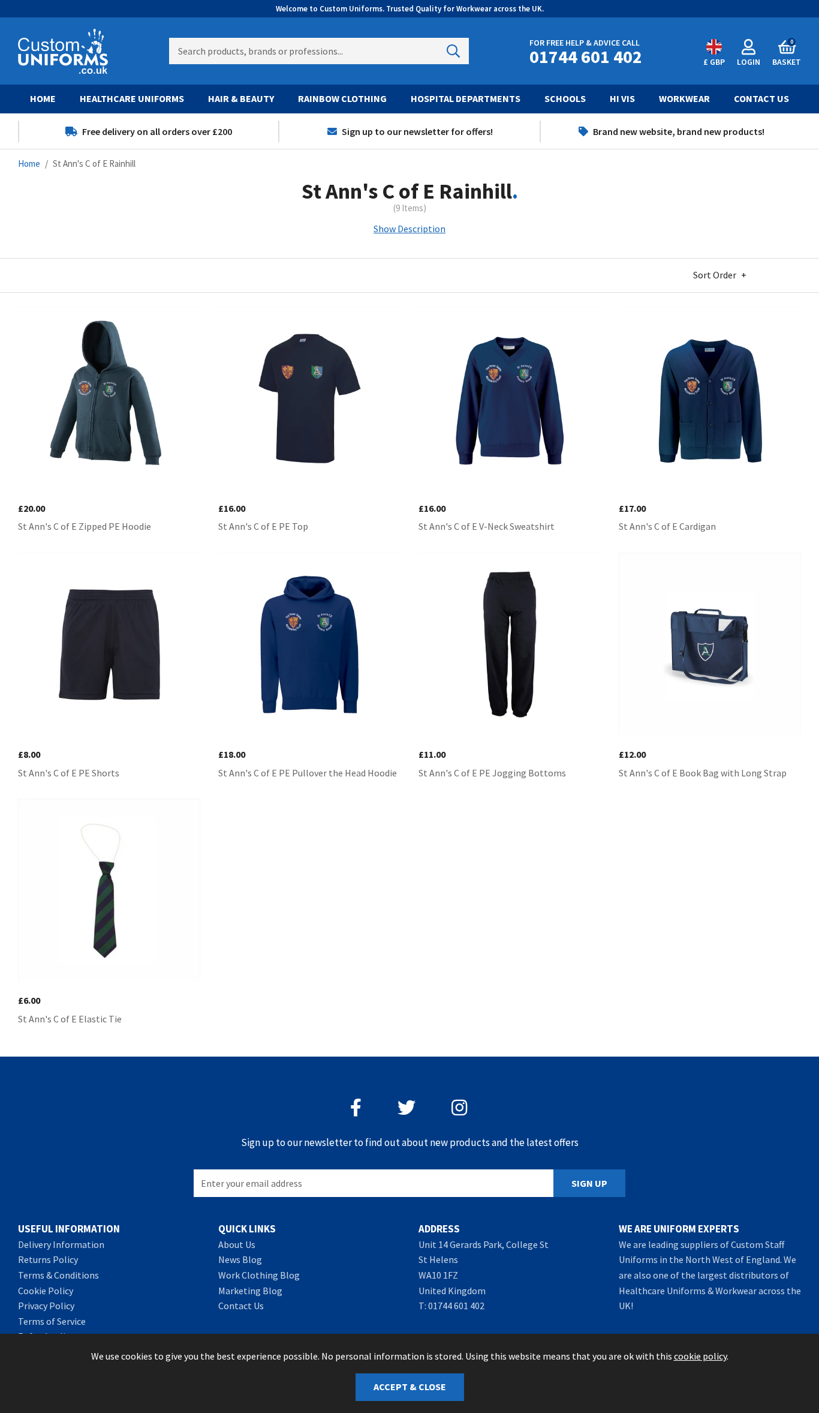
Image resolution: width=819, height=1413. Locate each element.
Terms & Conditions (58, 1275)
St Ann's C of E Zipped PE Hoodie (84, 526)
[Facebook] (356, 1108)
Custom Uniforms (63, 51)
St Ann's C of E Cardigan (667, 526)
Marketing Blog (250, 1291)
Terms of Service (52, 1321)
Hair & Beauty (241, 98)
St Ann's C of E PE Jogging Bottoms (492, 773)
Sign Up (589, 1183)
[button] (786, 51)
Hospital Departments (465, 98)
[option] (148, 131)
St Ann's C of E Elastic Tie (70, 1019)
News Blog (240, 1259)
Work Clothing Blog (259, 1275)
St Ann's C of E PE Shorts (68, 773)
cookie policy (700, 1356)
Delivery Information (61, 1244)
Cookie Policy (45, 1291)
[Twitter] (406, 1108)
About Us (236, 1244)
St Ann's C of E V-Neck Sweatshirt (486, 526)
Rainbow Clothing (342, 98)
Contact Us (761, 98)
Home (43, 98)
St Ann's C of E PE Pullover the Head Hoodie (307, 773)
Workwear (684, 98)
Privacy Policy (46, 1306)
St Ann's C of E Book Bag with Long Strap (703, 773)
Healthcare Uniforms (132, 98)
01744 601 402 (456, 1306)
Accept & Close (410, 1387)
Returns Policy (48, 1259)
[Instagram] (460, 1108)
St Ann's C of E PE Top (263, 526)
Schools (565, 98)
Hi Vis (622, 98)
